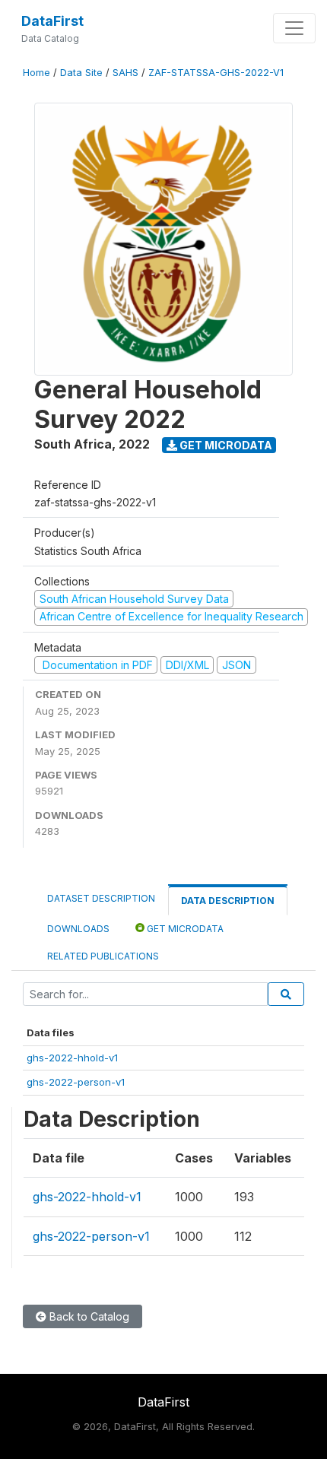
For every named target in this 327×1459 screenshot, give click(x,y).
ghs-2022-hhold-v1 (72, 1057)
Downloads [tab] (78, 928)
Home (36, 72)
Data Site (81, 72)
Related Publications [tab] (103, 956)
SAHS (125, 72)
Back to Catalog (87, 1316)
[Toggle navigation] (294, 28)
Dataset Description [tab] (101, 898)
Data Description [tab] (228, 900)
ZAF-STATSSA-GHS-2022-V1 (216, 72)
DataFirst (52, 21)
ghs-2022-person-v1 (76, 1082)
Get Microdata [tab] (184, 928)
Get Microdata (224, 445)
